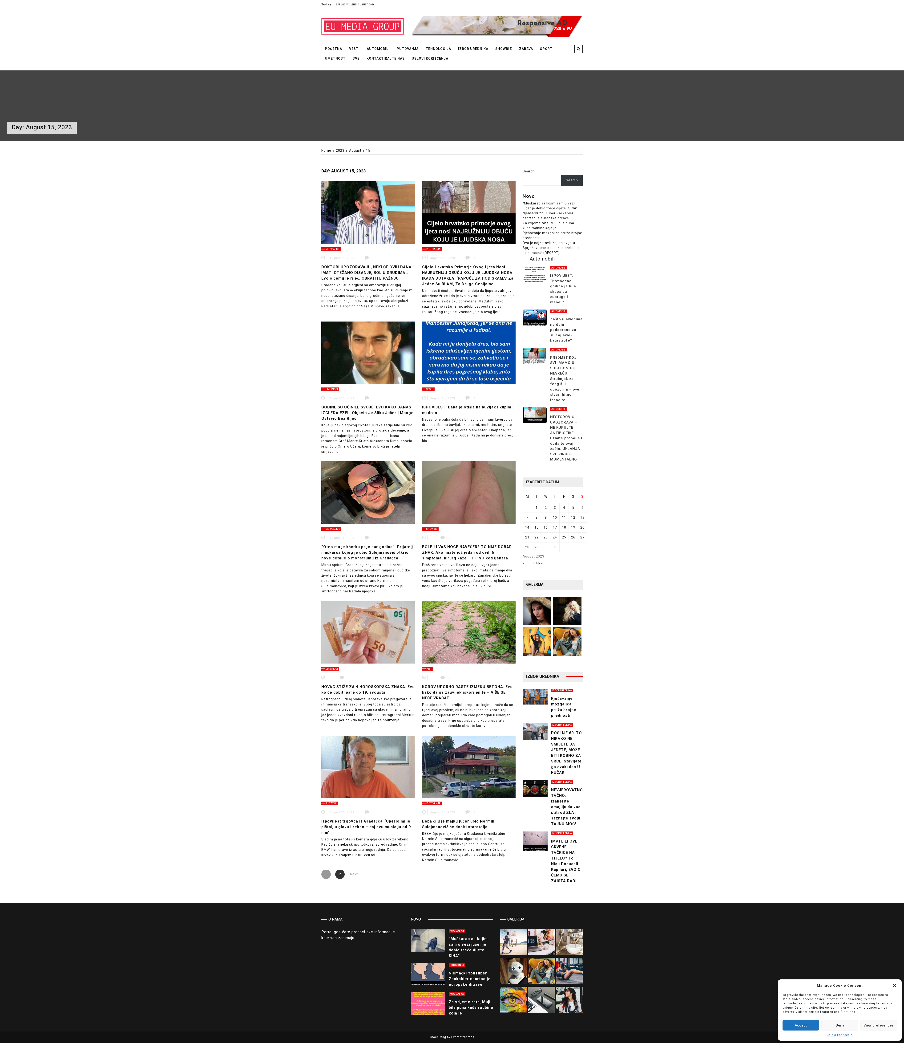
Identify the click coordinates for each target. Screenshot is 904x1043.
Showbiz (503, 49)
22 (536, 537)
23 (546, 537)
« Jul (527, 563)
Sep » (538, 563)
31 (555, 547)
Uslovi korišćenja (840, 1035)
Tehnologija (438, 49)
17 (555, 527)
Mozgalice (333, 249)
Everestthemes (462, 1037)
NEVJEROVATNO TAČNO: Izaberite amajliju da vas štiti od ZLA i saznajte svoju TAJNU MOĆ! (567, 807)
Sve (356, 58)
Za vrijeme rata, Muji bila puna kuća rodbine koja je (471, 1007)
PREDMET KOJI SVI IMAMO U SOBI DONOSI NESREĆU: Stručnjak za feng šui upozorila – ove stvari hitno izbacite (564, 378)
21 (527, 537)
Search (529, 171)
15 (536, 527)
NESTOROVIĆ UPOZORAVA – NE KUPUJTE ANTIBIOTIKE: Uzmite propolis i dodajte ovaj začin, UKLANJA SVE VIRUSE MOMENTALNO (566, 438)
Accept (801, 1025)
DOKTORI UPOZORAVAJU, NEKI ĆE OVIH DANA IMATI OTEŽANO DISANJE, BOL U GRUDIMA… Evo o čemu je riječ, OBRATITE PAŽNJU (366, 273)
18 (564, 527)
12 (573, 517)
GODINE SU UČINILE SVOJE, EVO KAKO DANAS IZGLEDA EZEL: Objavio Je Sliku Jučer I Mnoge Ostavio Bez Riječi (367, 413)
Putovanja (408, 49)
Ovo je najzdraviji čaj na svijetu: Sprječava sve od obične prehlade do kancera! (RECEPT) (551, 248)
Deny (840, 1025)
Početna (333, 49)
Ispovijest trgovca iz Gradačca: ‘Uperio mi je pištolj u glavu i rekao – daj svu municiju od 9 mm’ (366, 827)
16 (546, 527)
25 (564, 537)
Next (354, 874)
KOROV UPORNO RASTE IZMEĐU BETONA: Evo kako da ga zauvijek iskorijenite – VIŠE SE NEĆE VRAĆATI (467, 692)
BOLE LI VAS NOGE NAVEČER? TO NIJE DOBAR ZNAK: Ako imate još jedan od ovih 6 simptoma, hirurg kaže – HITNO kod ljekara (467, 552)
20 (582, 527)
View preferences (879, 1025)
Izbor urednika (473, 49)
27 (582, 537)
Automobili (378, 49)
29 (536, 547)
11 (564, 517)
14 (527, 527)
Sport (546, 49)
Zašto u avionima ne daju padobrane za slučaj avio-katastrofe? (566, 329)
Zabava (526, 49)
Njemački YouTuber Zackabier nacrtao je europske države (470, 979)
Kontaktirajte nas (386, 58)
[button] (894, 985)
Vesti (354, 49)
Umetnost (335, 58)
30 (546, 547)
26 (573, 537)
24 (555, 537)
